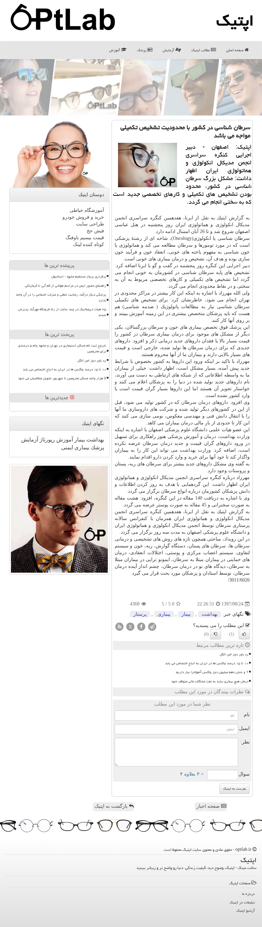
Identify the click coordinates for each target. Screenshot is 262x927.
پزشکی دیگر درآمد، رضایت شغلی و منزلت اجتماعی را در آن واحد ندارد (61, 297)
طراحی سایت (90, 224)
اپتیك (235, 20)
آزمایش (169, 50)
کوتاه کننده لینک (88, 244)
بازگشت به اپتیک (111, 806)
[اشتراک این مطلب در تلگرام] (152, 626)
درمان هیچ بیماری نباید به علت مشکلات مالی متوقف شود (209, 681)
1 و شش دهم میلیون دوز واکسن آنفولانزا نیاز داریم (212, 672)
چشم (154, 566)
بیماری (164, 614)
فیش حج (95, 230)
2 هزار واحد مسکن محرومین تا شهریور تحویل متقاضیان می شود (62, 378)
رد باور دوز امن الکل (234, 654)
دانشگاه (199, 429)
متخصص (196, 313)
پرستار (140, 614)
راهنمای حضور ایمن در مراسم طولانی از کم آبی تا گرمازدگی (65, 285)
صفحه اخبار (208, 806)
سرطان (185, 245)
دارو (157, 457)
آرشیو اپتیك (245, 910)
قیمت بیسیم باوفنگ (85, 237)
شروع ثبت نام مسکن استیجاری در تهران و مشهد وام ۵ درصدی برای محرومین (62, 348)
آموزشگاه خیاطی (87, 210)
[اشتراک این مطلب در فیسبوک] (141, 626)
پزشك (235, 327)
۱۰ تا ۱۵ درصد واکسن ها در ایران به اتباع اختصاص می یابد (206, 663)
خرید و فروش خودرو (83, 217)
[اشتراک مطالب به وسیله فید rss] (119, 626)
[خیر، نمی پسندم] (215, 634)
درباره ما (248, 893)
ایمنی (67, 447)
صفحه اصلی (235, 50)
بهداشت (227, 436)
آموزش (115, 50)
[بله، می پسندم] (244, 634)
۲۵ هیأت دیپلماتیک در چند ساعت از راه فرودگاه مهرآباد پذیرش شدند (62, 312)
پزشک (142, 50)
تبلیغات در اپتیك (242, 902)
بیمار (186, 614)
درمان (178, 258)
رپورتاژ (46, 439)
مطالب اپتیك (201, 50)
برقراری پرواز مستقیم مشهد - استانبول (78, 276)
